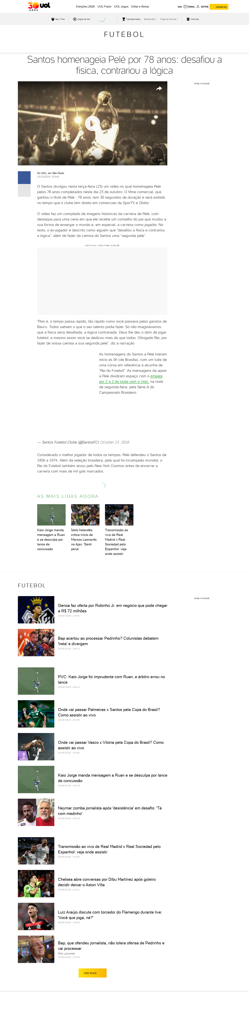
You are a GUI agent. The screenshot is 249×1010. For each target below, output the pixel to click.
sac (180, 6)
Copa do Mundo (168, 19)
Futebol (124, 34)
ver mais (90, 973)
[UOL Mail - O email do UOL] (189, 6)
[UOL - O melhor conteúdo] (39, 6)
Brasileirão (149, 19)
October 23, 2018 (114, 442)
